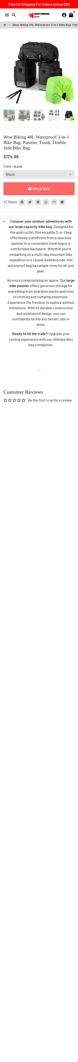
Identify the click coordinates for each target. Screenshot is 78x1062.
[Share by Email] (54, 202)
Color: (12, 166)
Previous (7, 70)
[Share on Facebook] (22, 202)
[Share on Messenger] (62, 202)
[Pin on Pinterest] (38, 202)
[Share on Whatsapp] (46, 202)
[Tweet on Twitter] (30, 202)
